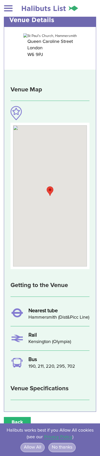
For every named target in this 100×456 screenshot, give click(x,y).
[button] (8, 8)
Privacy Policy (58, 437)
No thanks (62, 447)
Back (17, 421)
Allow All (32, 447)
